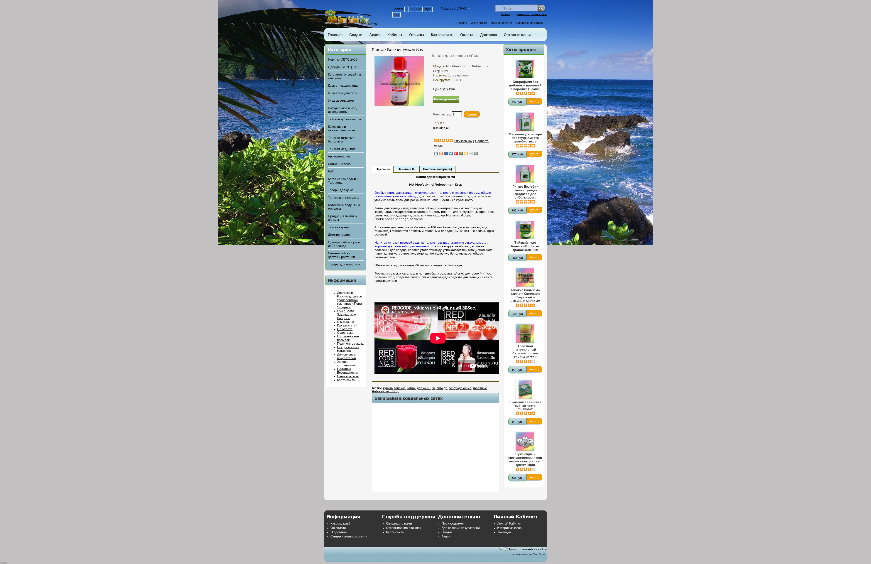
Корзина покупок (501, 23)
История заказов (509, 528)
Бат (418, 9)
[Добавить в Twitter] (451, 153)
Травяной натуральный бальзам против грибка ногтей (525, 352)
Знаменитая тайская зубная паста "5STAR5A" (525, 406)
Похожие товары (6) (437, 169)
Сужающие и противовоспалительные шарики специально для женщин (525, 460)
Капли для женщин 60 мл (405, 49)
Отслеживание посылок (403, 528)
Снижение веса (339, 164)
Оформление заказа (529, 23)
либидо (441, 388)
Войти (505, 14)
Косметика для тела (342, 93)
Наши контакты (348, 376)
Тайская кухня (338, 227)
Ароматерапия (339, 156)
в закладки (441, 128)
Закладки (504, 532)
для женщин (426, 388)
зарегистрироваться (532, 14)
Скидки (355, 35)
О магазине (345, 322)
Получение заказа (350, 343)
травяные (480, 388)
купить (388, 388)
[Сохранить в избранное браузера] (466, 153)
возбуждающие (460, 388)
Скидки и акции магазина (348, 536)
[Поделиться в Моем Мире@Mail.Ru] (461, 153)
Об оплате (344, 329)
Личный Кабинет (509, 523)
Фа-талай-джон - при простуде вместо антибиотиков (525, 138)
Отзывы (416, 35)
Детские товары (339, 234)
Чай (331, 171)
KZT (396, 14)
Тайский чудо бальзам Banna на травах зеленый (525, 246)
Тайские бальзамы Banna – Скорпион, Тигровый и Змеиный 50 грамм (525, 296)
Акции (375, 35)
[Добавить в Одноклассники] (441, 153)
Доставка (488, 35)
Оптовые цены (517, 35)
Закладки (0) (479, 23)
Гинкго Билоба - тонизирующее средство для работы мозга (525, 192)
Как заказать (442, 35)
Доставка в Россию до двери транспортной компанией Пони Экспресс (349, 300)
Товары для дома (341, 190)
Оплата (466, 35)
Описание (383, 169)
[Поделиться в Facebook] (446, 153)
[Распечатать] (476, 153)
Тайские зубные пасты (344, 119)
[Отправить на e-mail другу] (471, 153)
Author (3, 563)
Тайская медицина (342, 149)
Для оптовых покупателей (461, 528)
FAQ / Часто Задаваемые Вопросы (346, 314)
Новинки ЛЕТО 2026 (342, 59)
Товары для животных (344, 264)
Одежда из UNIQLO (342, 67)
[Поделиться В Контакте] (436, 153)
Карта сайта (346, 380)
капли (411, 388)
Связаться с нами (399, 523)
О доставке (345, 332)
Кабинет (394, 35)
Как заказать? (347, 325)
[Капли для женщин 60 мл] (399, 105)
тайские (400, 388)
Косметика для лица (343, 85)
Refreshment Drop (385, 391)
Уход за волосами (341, 100)
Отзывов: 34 (463, 141)
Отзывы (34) (406, 169)
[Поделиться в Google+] (456, 153)
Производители (453, 523)
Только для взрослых (343, 197)
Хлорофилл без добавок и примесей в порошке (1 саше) (525, 85)
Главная (461, 23)
